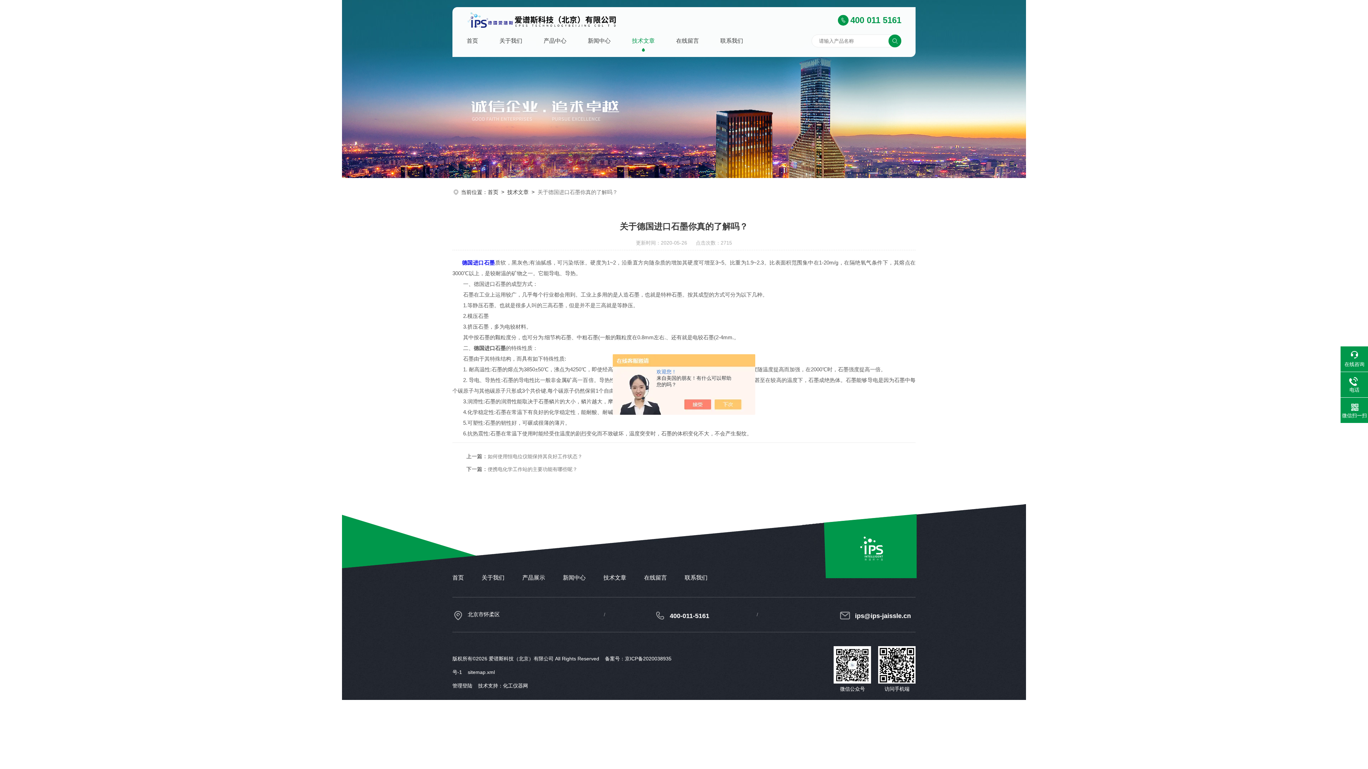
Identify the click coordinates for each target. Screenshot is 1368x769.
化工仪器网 (515, 686)
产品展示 (533, 578)
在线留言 (687, 41)
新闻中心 (599, 41)
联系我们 (731, 41)
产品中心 (555, 41)
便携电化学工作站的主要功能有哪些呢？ (532, 469)
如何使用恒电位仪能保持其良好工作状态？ (535, 456)
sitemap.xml (481, 672)
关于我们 (510, 41)
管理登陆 (462, 686)
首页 (472, 41)
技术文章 (643, 41)
